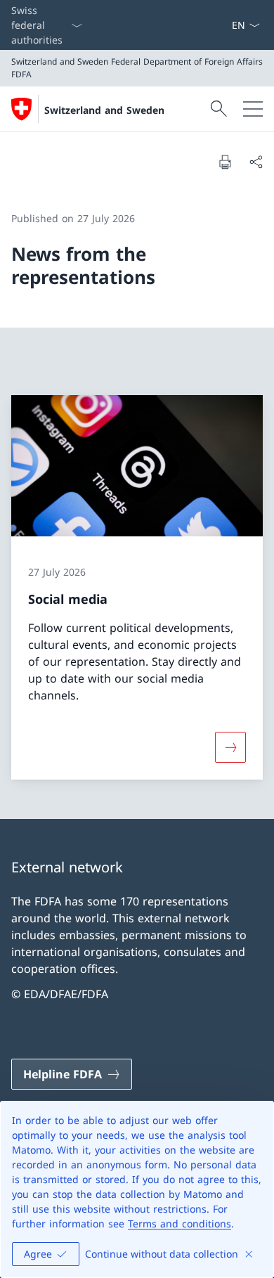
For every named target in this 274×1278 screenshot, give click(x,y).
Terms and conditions (179, 1223)
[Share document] (255, 161)
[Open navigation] (253, 109)
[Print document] (224, 161)
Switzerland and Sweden (104, 110)
